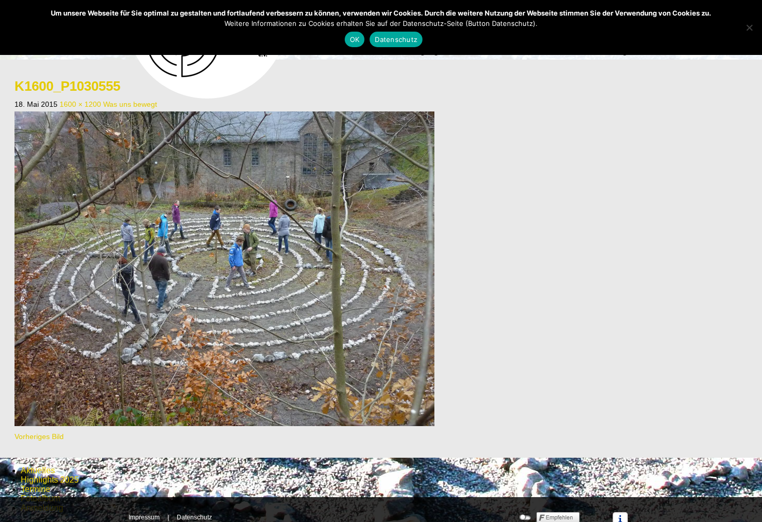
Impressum (144, 517)
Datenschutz (194, 517)
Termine (35, 489)
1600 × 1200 (80, 104)
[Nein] (749, 27)
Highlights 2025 (50, 479)
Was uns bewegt (130, 104)
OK (355, 39)
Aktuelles (38, 470)
